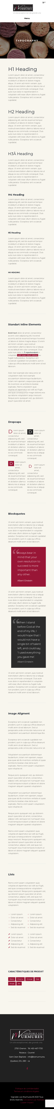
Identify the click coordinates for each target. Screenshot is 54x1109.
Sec (19, 983)
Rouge (12, 983)
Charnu (20, 979)
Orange (29, 979)
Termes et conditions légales (27, 1091)
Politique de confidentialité (27, 1088)
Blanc (12, 979)
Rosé (37, 979)
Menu (27, 18)
